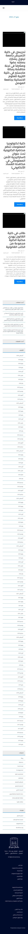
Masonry (21, 762)
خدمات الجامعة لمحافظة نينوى (16, 794)
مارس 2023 (20, 518)
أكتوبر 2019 (20, 677)
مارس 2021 (20, 613)
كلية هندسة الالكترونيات (17, 868)
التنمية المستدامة (19, 893)
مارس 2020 (20, 657)
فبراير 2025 (20, 427)
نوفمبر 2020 (20, 625)
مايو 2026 (21, 367)
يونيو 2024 (20, 459)
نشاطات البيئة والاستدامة (17, 798)
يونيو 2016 (20, 740)
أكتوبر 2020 (20, 629)
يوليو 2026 (20, 360)
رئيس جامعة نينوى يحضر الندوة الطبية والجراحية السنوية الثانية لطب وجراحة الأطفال (13, 319)
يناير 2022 (21, 574)
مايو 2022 (21, 558)
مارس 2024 (20, 471)
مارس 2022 (20, 566)
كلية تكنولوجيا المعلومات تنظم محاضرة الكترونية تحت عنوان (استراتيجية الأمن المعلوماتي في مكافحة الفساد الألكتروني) (14, 155)
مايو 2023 (21, 510)
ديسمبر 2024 (20, 435)
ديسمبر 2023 (20, 483)
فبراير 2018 (20, 713)
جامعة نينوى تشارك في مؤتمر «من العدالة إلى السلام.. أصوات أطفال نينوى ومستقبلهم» (13, 308)
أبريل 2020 (20, 653)
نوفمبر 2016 (20, 736)
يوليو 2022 (20, 550)
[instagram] (16, 3)
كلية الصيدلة (20, 871)
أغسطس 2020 (19, 637)
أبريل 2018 (20, 705)
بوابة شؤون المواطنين (18, 918)
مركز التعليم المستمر (18, 890)
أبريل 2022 (20, 562)
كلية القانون (20, 879)
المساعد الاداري (19, 790)
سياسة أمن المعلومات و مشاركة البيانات (14, 901)
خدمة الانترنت (20, 912)
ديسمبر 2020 (20, 621)
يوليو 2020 (20, 641)
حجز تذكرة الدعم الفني (18, 915)
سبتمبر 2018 (20, 689)
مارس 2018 (20, 709)
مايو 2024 (21, 463)
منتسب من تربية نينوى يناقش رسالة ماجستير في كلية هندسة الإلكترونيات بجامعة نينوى (13, 325)
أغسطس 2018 (19, 693)
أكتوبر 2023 (20, 490)
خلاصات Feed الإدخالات (18, 820)
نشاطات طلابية (20, 802)
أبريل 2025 (20, 419)
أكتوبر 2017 (20, 729)
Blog (22, 758)
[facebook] (11, 3)
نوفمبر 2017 (20, 725)
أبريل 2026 (20, 371)
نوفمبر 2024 (20, 439)
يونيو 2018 (20, 701)
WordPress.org (19, 828)
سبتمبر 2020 (20, 633)
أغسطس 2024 (19, 451)
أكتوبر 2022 (20, 538)
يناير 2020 (21, 665)
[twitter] (8, 930)
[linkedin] (6, 930)
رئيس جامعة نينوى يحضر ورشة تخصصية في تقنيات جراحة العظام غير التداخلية (13, 314)
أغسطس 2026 (19, 356)
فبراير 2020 (20, 661)
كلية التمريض (20, 876)
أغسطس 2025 (19, 403)
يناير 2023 (21, 526)
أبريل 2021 (20, 609)
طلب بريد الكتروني (19, 909)
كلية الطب (20, 865)
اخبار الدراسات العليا (19, 774)
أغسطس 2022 (19, 546)
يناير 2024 (21, 479)
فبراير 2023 (20, 522)
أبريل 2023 (20, 514)
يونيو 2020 (20, 645)
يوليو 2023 (20, 502)
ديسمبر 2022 (20, 530)
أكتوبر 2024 (20, 443)
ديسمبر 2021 (20, 578)
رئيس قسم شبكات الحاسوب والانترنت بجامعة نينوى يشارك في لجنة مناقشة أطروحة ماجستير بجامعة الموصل (13, 331)
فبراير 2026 (20, 379)
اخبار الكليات (5, 89)
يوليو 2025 (20, 407)
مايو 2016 (21, 744)
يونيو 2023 (20, 506)
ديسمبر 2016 (20, 732)
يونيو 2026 (20, 363)
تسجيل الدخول (20, 816)
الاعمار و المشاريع (19, 786)
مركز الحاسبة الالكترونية (17, 887)
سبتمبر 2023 (20, 494)
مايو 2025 (21, 415)
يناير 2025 (21, 431)
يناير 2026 (21, 383)
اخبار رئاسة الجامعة (19, 782)
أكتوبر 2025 (20, 395)
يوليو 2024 (20, 455)
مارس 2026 (20, 375)
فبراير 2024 (20, 475)
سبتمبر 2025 (20, 399)
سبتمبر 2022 (20, 542)
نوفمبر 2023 (20, 486)
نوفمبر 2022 (20, 534)
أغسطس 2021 (19, 594)
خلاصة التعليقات (19, 824)
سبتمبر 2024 (20, 447)
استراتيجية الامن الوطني (17, 896)
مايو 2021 (21, 606)
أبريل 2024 (20, 467)
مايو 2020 (21, 649)
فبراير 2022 (20, 570)
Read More (20, 118)
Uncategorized (19, 770)
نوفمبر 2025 (20, 391)
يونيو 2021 (20, 602)
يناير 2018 (21, 717)
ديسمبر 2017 (20, 721)
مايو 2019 (21, 685)
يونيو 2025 (20, 411)
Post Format (20, 766)
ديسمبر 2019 (20, 669)
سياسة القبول (19, 898)
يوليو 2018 (20, 697)
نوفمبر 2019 (20, 673)
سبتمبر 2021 (20, 590)
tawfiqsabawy (15, 89)
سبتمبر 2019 (20, 681)
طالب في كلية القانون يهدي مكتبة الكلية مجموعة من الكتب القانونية (15, 240)
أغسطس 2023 (19, 498)
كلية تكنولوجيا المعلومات (17, 874)
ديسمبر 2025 (20, 387)
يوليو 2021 (20, 598)
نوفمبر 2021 (20, 582)
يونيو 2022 (20, 554)
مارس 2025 (20, 423)
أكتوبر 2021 (20, 586)
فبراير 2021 (20, 617)
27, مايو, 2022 (21, 87)
